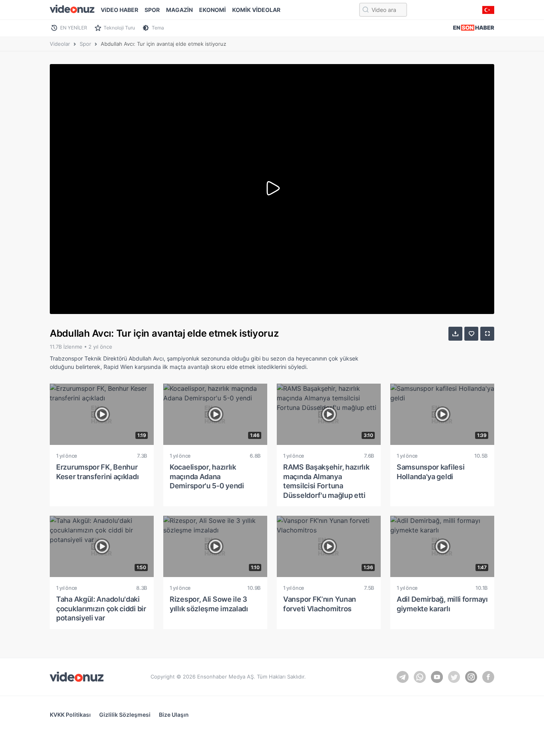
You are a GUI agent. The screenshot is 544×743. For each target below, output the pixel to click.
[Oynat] (272, 189)
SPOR (152, 9)
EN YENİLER (73, 28)
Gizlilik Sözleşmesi (125, 714)
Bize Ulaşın (174, 714)
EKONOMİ (212, 9)
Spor (85, 44)
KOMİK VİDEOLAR (256, 9)
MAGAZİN (179, 9)
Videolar (60, 44)
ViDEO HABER (119, 9)
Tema (158, 28)
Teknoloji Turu (119, 28)
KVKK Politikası (70, 714)
